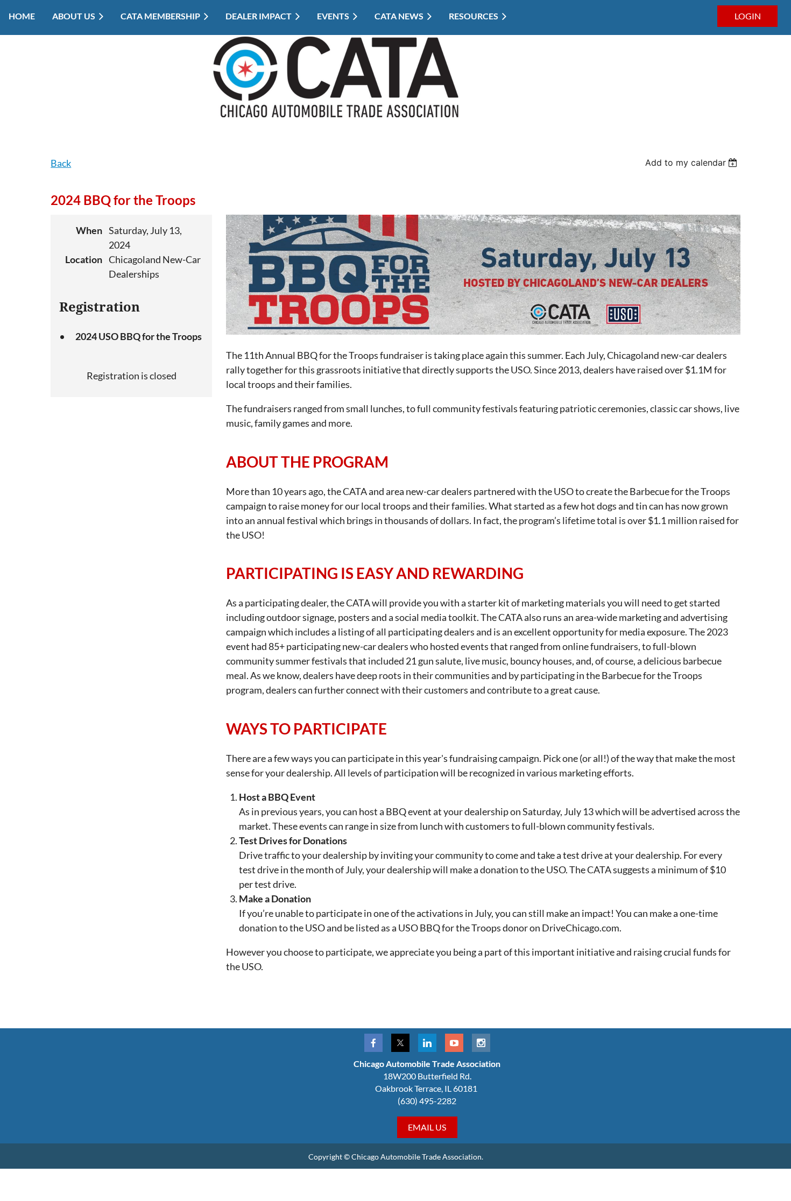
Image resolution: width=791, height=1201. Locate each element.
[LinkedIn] (427, 1043)
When (89, 230)
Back (61, 163)
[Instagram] (481, 1043)
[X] (400, 1043)
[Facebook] (373, 1043)
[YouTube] (454, 1043)
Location (83, 259)
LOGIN (747, 16)
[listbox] (692, 162)
